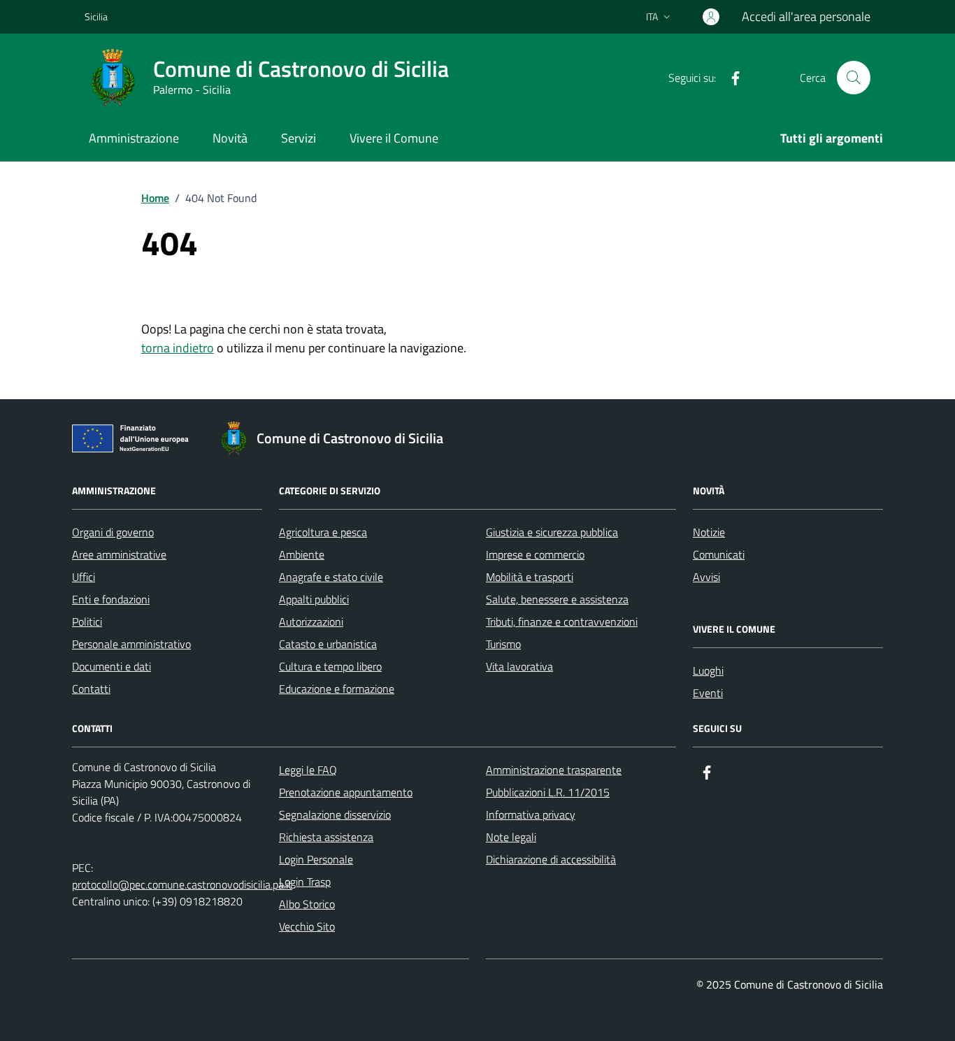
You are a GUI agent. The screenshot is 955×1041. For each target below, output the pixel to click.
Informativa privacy (530, 814)
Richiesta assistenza (326, 836)
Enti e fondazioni (111, 599)
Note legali (511, 836)
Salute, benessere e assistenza (557, 599)
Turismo (503, 644)
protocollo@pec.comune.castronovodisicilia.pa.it (182, 884)
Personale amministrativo (131, 644)
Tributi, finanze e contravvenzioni (562, 621)
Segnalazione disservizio (335, 814)
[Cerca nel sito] (853, 77)
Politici (87, 621)
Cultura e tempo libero (330, 666)
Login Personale (316, 859)
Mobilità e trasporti (529, 576)
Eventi (708, 692)
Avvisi (706, 576)
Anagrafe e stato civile (331, 576)
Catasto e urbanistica (328, 644)
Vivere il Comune (394, 138)
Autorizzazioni (311, 621)
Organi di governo (113, 532)
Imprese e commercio (535, 554)
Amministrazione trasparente (554, 769)
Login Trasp (305, 881)
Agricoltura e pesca (323, 532)
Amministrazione (134, 138)
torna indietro (177, 347)
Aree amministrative (119, 554)
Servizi (298, 138)
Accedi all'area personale (806, 16)
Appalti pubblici (314, 599)
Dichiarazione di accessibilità (551, 859)
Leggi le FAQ (308, 769)
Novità (230, 138)
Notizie (709, 532)
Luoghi (708, 670)
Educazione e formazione (336, 688)
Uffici (83, 576)
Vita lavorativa (519, 666)
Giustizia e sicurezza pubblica (552, 532)
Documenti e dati (111, 666)
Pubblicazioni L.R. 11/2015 (548, 792)
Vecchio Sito (307, 926)
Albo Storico (307, 904)
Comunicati (719, 554)
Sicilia (96, 16)
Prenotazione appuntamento (345, 792)
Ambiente (301, 554)
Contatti (91, 688)
